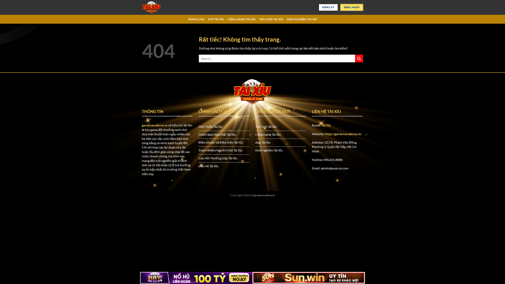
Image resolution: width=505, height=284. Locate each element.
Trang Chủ (196, 19)
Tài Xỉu (326, 125)
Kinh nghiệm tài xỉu (302, 19)
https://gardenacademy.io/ (343, 134)
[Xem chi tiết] (161, 7)
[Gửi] (359, 58)
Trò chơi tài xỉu (271, 19)
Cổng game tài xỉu (241, 19)
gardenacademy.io (154, 125)
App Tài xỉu (216, 19)
